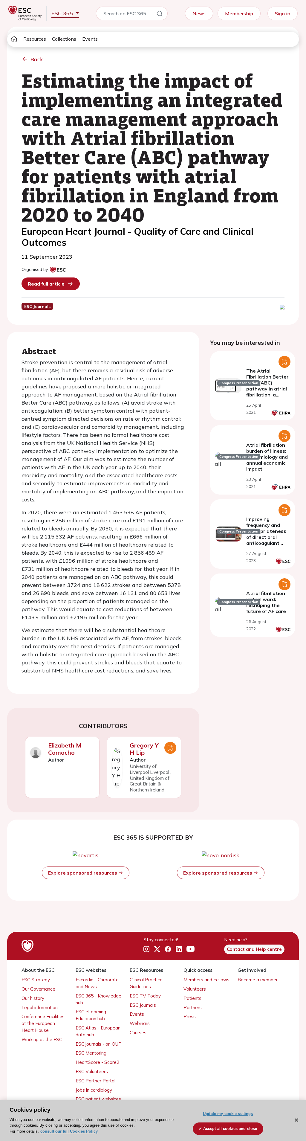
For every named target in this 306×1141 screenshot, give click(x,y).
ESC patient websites (98, 1099)
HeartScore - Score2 (97, 1062)
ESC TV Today (145, 996)
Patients (192, 998)
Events (90, 39)
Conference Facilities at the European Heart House (43, 1023)
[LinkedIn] (179, 949)
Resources (34, 39)
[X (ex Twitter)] (157, 949)
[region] (153, 1120)
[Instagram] (146, 949)
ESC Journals (143, 1005)
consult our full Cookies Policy (69, 1131)
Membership (239, 13)
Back (36, 59)
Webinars (140, 1023)
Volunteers (194, 989)
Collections (64, 39)
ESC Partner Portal (95, 1081)
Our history (33, 998)
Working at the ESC (42, 1039)
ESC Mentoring (91, 1053)
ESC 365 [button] (62, 13)
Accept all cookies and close (230, 1128)
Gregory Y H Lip (144, 749)
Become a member (258, 980)
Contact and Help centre (254, 949)
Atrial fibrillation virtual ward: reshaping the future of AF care (266, 602)
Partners (192, 1007)
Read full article (46, 284)
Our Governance (38, 989)
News (199, 13)
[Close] (296, 1120)
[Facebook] (168, 949)
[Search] (159, 14)
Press (189, 1016)
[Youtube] (190, 949)
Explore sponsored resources (83, 873)
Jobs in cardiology (94, 1090)
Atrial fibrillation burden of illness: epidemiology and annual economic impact (267, 457)
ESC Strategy (36, 980)
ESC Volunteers (92, 1071)
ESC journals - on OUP (99, 1044)
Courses (138, 1032)
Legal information (40, 1007)
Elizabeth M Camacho (64, 749)
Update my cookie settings (228, 1113)
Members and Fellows (206, 980)
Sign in (282, 13)
